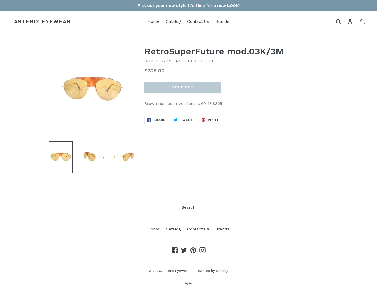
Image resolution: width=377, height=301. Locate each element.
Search (188, 207)
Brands (222, 21)
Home (154, 21)
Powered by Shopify (211, 271)
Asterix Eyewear (42, 21)
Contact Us (198, 21)
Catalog (173, 21)
